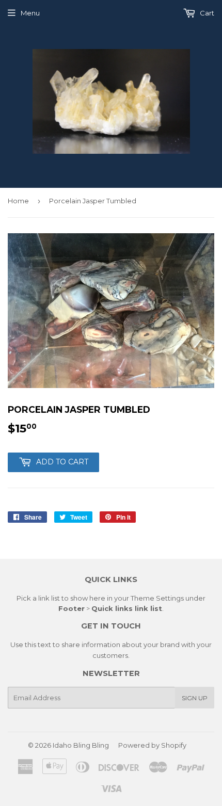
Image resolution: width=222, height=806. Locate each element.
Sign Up (195, 698)
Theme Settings (157, 598)
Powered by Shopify (152, 745)
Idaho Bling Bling (81, 745)
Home (18, 201)
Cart (206, 13)
